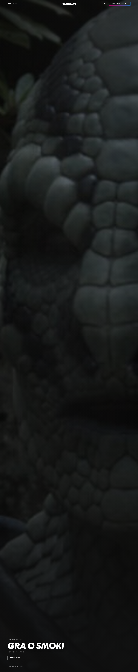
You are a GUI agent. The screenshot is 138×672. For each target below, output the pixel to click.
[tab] (93, 667)
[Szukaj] (99, 4)
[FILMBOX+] (69, 4)
